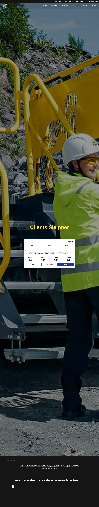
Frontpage (8, 460)
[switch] (43, 260)
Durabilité (86, 5)
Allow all (66, 264)
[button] (13, 485)
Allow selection (49, 264)
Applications (54, 5)
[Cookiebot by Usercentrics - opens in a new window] (69, 241)
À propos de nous (65, 5)
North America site (60, 1)
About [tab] (66, 245)
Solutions (45, 5)
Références (76, 5)
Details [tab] (49, 245)
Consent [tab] (32, 245)
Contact (94, 5)
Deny (33, 264)
